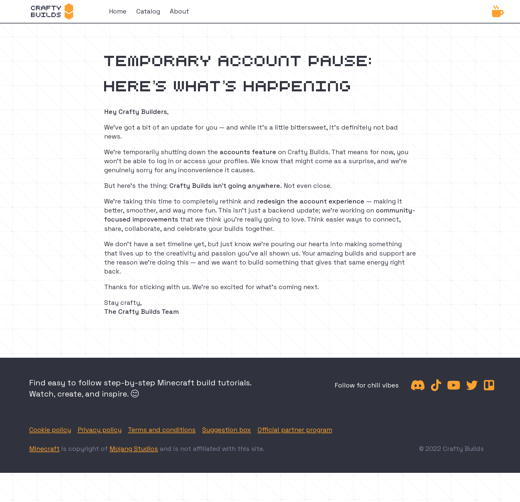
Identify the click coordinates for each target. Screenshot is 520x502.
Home (117, 11)
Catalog (148, 11)
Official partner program (295, 430)
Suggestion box (226, 430)
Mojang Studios (134, 449)
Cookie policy (50, 430)
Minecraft (44, 449)
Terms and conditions (162, 430)
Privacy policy (100, 430)
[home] (52, 11)
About (179, 11)
